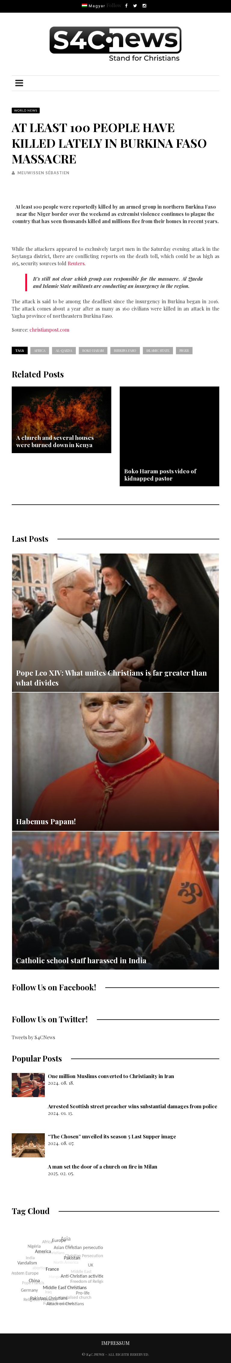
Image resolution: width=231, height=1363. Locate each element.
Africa (39, 350)
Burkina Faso (125, 350)
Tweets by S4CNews (33, 1037)
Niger (184, 350)
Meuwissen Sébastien (43, 172)
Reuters (76, 263)
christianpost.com (49, 330)
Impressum (115, 1343)
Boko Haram (93, 350)
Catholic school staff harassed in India (81, 960)
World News (25, 110)
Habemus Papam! (46, 821)
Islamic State (157, 350)
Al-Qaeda (64, 350)
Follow (113, 5)
